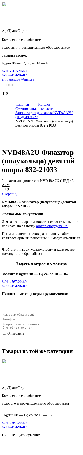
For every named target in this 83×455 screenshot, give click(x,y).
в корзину (9, 194)
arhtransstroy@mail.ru (52, 226)
